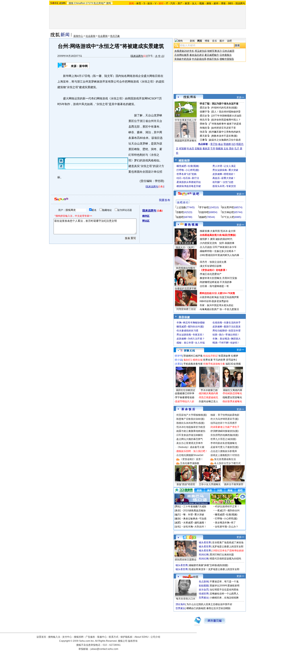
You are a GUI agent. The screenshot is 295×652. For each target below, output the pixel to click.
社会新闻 (90, 36)
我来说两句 (137, 56)
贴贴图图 (204, 585)
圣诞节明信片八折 (184, 401)
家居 (187, 3)
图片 (222, 40)
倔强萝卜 (205, 239)
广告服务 (90, 636)
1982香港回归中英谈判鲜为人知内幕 (219, 255)
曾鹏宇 (203, 111)
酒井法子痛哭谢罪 (233, 484)
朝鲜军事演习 (214, 51)
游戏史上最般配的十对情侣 (225, 455)
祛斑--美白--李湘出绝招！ (226, 334)
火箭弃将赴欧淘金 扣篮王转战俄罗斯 (219, 297)
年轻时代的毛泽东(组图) (224, 107)
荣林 (202, 123)
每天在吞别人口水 (185, 598)
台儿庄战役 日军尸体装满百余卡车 (218, 247)
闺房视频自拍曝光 (185, 268)
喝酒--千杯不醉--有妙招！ (226, 342)
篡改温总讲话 (196, 55)
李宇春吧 (204, 207)
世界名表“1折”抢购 (186, 174)
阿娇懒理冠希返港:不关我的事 (216, 282)
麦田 (212, 239)
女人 (194, 3)
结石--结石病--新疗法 (188, 178)
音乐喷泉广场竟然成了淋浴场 (227, 542)
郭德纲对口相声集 (193, 355)
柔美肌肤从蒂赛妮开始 (189, 182)
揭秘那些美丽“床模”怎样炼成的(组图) (208, 565)
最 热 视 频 (191, 224)
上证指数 (181, 207)
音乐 (214, 40)
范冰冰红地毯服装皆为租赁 (190, 427)
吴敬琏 (198, 148)
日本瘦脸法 (226, 55)
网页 (199, 40)
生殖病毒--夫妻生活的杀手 (227, 322)
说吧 (229, 40)
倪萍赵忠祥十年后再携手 (224, 423)
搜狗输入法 (54, 636)
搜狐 (71, 3)
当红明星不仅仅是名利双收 (224, 589)
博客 (223, 3)
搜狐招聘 (78, 636)
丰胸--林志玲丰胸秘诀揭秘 (191, 322)
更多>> (240, 97)
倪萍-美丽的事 (226, 243)
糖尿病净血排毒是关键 (189, 186)
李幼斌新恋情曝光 (232, 393)
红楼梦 (234, 355)
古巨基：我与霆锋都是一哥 (214, 286)
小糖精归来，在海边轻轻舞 (224, 597)
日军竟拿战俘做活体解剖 (189, 435)
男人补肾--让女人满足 (224, 166)
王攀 (202, 139)
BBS (230, 3)
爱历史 (203, 107)
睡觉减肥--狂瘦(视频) (188, 166)
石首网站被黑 (181, 55)
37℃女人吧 (228, 217)
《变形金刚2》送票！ (191, 459)
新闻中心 (78, 36)
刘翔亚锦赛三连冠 (186, 309)
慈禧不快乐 (213, 59)
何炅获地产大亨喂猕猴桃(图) (191, 415)
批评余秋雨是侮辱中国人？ (226, 119)
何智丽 (182, 148)
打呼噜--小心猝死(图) (188, 170)
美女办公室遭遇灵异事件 (189, 443)
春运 (220, 144)
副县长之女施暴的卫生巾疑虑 (225, 139)
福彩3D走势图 (233, 363)
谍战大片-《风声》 (186, 247)
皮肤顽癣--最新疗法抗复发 (227, 326)
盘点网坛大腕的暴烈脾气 (189, 439)
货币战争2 (231, 359)
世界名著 (208, 359)
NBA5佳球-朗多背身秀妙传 (214, 301)
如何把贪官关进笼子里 (224, 127)
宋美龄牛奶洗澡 (182, 59)
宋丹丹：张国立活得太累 (213, 262)
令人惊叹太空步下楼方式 (227, 463)
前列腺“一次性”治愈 (223, 182)
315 (233, 144)
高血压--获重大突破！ (224, 178)
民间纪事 (204, 554)
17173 (89, 3)
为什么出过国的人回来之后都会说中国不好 (209, 604)
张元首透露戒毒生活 (225, 459)
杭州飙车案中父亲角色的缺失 (225, 131)
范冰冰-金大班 (228, 231)
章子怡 (214, 144)
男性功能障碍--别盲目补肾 (227, 330)
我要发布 (164, 200)
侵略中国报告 (227, 59)
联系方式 (113, 636)
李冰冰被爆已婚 (209, 390)
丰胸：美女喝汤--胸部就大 (227, 338)
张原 (202, 131)
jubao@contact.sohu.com (104, 649)
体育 (138, 3)
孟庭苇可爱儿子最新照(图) (225, 447)
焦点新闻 (204, 581)
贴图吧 (180, 217)
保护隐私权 (126, 636)
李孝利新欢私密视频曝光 (224, 443)
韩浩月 (203, 119)
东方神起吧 (228, 212)
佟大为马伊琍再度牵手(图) (225, 419)
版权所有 (133, 641)
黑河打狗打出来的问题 (222, 554)
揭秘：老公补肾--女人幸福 (191, 342)
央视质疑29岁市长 (184, 51)
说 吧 (196, 193)
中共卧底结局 (199, 59)
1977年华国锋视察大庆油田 (226, 115)
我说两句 (240, 3)
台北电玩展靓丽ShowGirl (189, 455)
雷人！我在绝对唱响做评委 (226, 111)
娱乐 (150, 3)
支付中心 (67, 636)
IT (167, 3)
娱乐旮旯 (204, 589)
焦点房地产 (100, 3)
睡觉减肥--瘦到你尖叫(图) (190, 326)
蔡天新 (203, 135)
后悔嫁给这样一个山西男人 (224, 593)
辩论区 (146, 220)
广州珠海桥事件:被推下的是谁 (225, 123)
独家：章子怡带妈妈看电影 (225, 415)
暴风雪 (206, 148)
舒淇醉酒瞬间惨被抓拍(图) (225, 431)
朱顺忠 (203, 127)
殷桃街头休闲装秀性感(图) (190, 423)
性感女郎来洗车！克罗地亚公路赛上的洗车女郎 (214, 569)
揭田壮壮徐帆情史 (185, 390)
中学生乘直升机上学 (185, 120)
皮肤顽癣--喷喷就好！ (224, 174)
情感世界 (204, 593)
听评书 (178, 355)
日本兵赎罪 (228, 51)
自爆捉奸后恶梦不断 (185, 288)
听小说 (178, 359)
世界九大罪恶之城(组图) (223, 439)
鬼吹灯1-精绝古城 (192, 359)
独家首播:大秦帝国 (210, 231)
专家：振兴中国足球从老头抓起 (216, 305)
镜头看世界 (205, 542)
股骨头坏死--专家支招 (224, 186)
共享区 (178, 363)
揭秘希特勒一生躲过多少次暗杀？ (218, 251)
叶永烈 (190, 148)
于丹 (212, 148)
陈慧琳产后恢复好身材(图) (190, 419)
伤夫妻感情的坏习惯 (187, 330)
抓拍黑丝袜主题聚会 (185, 559)
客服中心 (102, 636)
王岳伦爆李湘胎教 (189, 463)
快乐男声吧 (228, 207)
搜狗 (108, 3)
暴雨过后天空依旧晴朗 (218, 608)
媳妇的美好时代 (224, 239)
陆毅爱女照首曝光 (232, 397)
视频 (201, 3)
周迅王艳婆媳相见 (208, 397)
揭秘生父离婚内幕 (232, 390)
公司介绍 (155, 636)
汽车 (172, 3)
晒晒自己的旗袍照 (196, 608)
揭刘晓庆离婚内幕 (208, 393)
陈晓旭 (219, 148)
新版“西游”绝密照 (186, 484)
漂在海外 (180, 604)
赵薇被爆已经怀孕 (184, 393)
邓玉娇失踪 (201, 51)
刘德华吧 (204, 212)
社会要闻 (103, 36)
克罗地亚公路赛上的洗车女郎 (227, 546)
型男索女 (204, 597)
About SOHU (141, 636)
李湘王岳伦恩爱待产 (211, 274)
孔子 (236, 148)
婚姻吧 (202, 217)
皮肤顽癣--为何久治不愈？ (191, 338)
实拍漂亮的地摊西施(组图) (225, 435)
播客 (208, 3)
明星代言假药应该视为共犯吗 (225, 558)
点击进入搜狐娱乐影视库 (224, 451)
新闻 (192, 40)
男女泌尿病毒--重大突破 (225, 170)
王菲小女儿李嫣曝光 (210, 484)
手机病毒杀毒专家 (193, 363)
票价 (231, 148)
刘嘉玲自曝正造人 (208, 401)
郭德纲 (227, 144)
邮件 (216, 3)
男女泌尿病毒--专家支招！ (191, 334)
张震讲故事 (224, 355)
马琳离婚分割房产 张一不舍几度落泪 (219, 309)
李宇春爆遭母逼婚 (184, 397)
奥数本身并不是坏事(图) (224, 135)
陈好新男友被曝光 (232, 401)
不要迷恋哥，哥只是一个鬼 (224, 581)
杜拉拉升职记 (210, 355)
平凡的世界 (219, 359)
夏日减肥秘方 (211, 55)
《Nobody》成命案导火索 (190, 447)
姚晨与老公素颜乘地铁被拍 (190, 431)
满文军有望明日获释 (211, 266)
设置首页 (41, 636)
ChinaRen (79, 3)
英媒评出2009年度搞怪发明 (224, 585)
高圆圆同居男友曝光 (185, 140)
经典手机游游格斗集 (214, 363)
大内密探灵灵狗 (208, 243)
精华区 (146, 216)
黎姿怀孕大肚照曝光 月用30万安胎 (218, 278)
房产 (180, 3)
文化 (226, 148)
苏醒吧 (180, 212)
